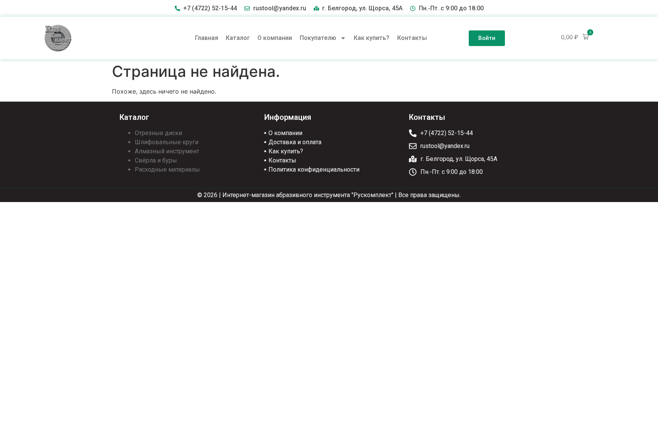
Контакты (412, 37)
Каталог (238, 37)
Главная (206, 37)
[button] (575, 37)
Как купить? (372, 37)
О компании (274, 37)
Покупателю (318, 37)
